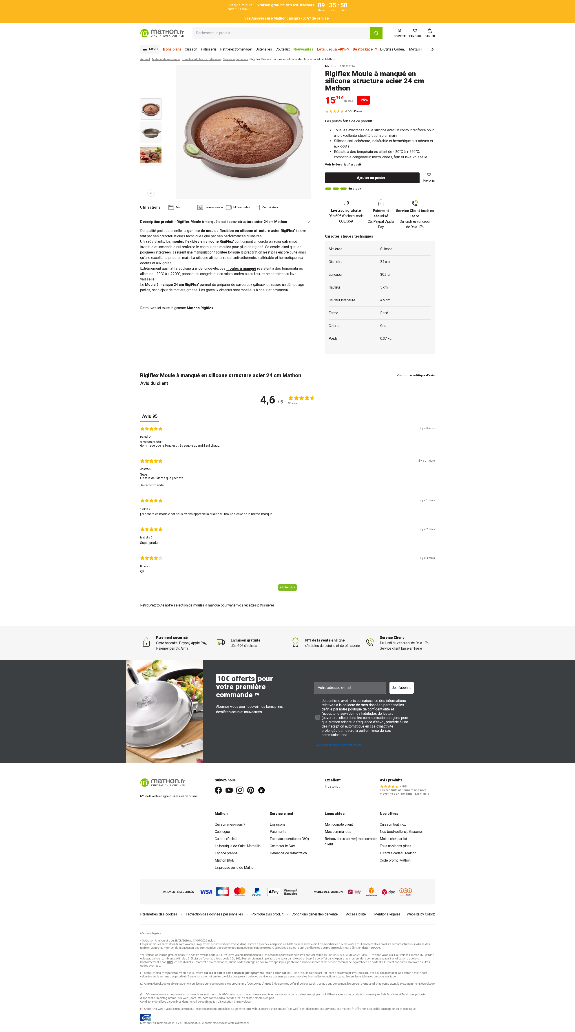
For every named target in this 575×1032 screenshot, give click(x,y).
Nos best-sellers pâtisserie (401, 831)
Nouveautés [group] (303, 49)
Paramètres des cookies (158, 914)
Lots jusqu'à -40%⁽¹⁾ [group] (333, 49)
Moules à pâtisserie (235, 59)
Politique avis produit (267, 914)
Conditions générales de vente (315, 914)
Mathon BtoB (224, 860)
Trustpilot (332, 786)
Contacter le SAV (282, 846)
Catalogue (222, 831)
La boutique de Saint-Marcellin (238, 846)
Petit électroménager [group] (236, 49)
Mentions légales (387, 914)
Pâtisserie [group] (209, 49)
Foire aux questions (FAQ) (289, 839)
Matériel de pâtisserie (166, 59)
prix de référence (186, 976)
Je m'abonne (401, 688)
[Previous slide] (151, 71)
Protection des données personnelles (214, 914)
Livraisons (277, 824)
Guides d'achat (226, 839)
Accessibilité (356, 914)
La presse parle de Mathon (235, 867)
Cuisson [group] (191, 49)
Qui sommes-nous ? (230, 824)
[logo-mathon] (162, 33)
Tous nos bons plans (395, 846)
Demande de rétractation (288, 853)
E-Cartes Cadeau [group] (392, 49)
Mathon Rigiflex (200, 308)
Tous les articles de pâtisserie (201, 59)
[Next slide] (425, 50)
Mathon (330, 66)
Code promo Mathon (395, 860)
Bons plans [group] (172, 49)
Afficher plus (287, 587)
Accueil (145, 59)
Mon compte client (339, 824)
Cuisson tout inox (393, 824)
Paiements (278, 831)
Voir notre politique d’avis (416, 375)
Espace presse (226, 853)
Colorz (430, 914)
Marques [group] (415, 49)
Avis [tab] (149, 416)
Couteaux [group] (283, 49)
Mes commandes (338, 831)
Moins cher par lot (393, 839)
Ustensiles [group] (264, 49)
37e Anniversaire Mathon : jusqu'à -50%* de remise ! (287, 18)
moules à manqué (241, 268)
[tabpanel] (287, 510)
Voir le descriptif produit (343, 164)
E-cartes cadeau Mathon (398, 853)
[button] (430, 33)
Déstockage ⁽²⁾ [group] (365, 49)
